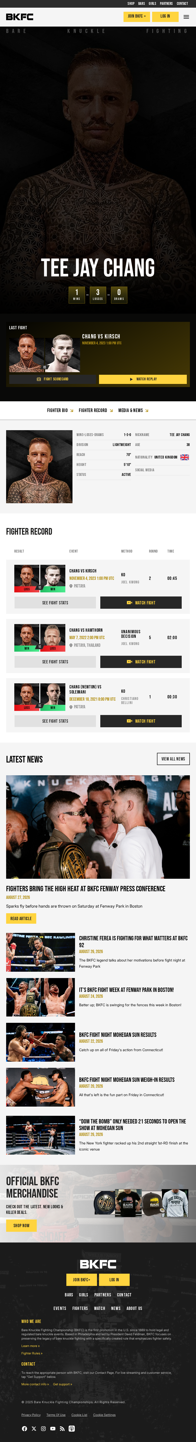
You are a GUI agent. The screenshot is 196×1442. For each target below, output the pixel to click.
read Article (21, 918)
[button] (186, 17)
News (116, 1308)
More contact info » (35, 1384)
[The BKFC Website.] (98, 1264)
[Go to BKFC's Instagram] (43, 1428)
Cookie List (79, 1415)
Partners (102, 1295)
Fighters (80, 1308)
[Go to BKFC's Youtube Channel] (53, 1428)
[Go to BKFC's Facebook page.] (24, 1428)
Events (60, 1308)
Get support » (62, 1384)
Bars (69, 1295)
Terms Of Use (56, 1415)
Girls (83, 1295)
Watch (99, 1308)
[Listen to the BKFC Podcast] (72, 1428)
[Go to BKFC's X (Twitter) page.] (34, 1428)
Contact (124, 1295)
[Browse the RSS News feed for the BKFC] (62, 1428)
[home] (19, 17)
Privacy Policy (31, 1415)
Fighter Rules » (32, 1353)
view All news (173, 759)
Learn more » (30, 1346)
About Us (134, 1308)
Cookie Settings (104, 1415)
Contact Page (104, 1373)
